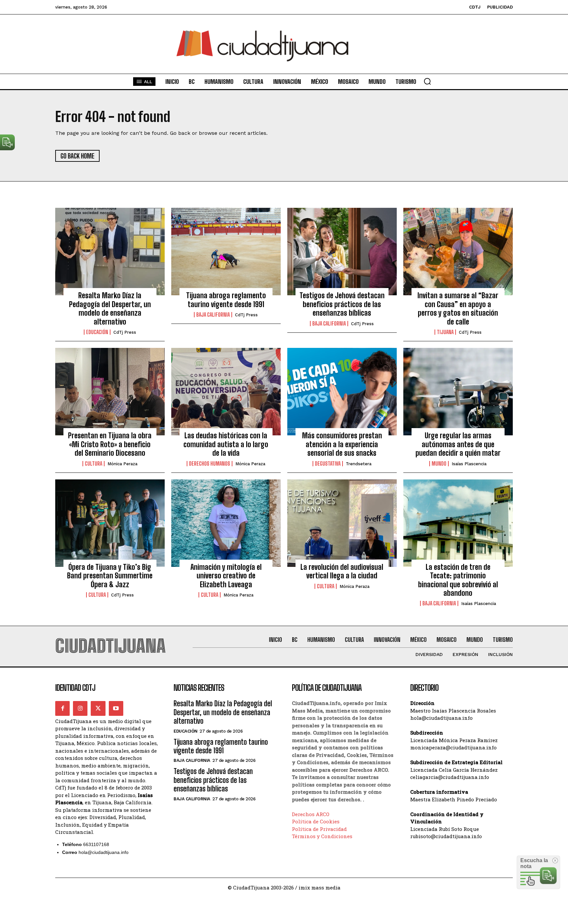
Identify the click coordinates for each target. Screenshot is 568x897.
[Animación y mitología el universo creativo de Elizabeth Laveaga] (226, 523)
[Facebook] (62, 708)
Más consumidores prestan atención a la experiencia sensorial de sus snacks (342, 444)
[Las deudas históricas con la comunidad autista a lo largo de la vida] (226, 391)
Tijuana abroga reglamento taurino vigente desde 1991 (226, 299)
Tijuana (445, 332)
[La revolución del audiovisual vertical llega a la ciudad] (342, 523)
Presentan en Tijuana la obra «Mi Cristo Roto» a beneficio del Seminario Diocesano (110, 444)
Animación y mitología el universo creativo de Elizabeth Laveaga (226, 576)
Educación (97, 332)
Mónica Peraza (122, 463)
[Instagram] (80, 708)
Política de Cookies (316, 821)
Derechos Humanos (209, 463)
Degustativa (328, 463)
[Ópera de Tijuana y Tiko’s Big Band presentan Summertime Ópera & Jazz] (110, 523)
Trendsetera (358, 463)
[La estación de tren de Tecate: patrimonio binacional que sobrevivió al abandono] (458, 523)
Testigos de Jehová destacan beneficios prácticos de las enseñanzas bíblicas (342, 304)
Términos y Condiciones (322, 836)
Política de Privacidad (319, 829)
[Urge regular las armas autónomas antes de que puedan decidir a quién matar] (458, 391)
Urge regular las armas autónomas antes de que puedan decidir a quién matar (458, 444)
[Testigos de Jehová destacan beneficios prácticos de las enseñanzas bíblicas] (342, 251)
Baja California (213, 314)
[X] (98, 708)
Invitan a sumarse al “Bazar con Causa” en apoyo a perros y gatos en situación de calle (457, 308)
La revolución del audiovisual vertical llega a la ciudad (341, 571)
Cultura (93, 463)
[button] (427, 81)
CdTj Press (124, 332)
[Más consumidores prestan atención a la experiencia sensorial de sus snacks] (342, 391)
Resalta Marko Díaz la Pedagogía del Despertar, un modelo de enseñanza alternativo (110, 308)
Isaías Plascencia (469, 463)
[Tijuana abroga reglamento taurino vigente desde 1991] (226, 251)
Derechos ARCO (310, 814)
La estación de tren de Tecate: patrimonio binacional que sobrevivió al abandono (458, 580)
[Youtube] (116, 708)
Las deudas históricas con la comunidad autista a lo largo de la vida (225, 444)
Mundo (439, 463)
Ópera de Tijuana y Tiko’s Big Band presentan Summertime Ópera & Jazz (110, 576)
